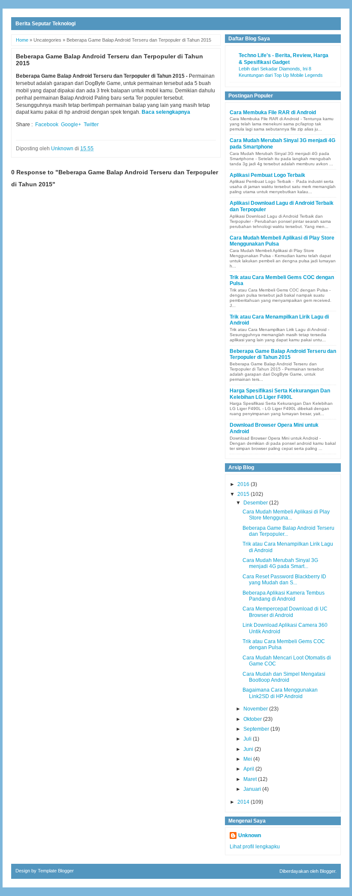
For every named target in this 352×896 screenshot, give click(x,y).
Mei (248, 759)
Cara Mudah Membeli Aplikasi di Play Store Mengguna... (286, 515)
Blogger (327, 871)
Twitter (91, 124)
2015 (244, 494)
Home (22, 40)
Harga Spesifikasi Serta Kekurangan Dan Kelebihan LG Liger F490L (280, 394)
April (249, 769)
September (256, 729)
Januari (252, 789)
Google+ (71, 124)
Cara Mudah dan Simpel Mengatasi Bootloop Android (284, 677)
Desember (256, 503)
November (256, 709)
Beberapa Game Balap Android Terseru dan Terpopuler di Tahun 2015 (283, 354)
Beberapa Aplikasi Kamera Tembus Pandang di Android (284, 596)
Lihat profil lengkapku (255, 847)
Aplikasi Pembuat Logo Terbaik (267, 175)
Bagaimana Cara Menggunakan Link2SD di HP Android (280, 693)
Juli (248, 739)
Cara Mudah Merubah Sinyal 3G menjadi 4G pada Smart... (280, 563)
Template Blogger (56, 870)
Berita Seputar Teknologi (45, 24)
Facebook (46, 124)
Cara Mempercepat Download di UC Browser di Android (285, 612)
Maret (250, 779)
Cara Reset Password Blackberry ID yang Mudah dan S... (284, 580)
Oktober (253, 719)
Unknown (249, 835)
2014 (244, 802)
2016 (244, 484)
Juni (249, 749)
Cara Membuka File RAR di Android (273, 112)
